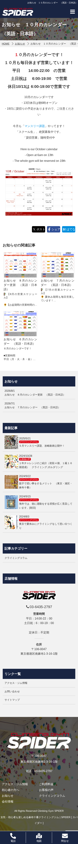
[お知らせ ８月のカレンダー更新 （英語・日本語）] (20, 265)
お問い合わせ (12, 691)
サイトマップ (12, 699)
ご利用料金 (46, 784)
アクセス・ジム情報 (16, 682)
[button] (72, 11)
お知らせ (7, 795)
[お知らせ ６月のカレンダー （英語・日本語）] (20, 323)
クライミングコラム (52, 795)
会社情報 (7, 801)
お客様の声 (46, 790)
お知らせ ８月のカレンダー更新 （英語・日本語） (20, 285)
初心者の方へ (10, 790)
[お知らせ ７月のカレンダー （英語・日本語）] (57, 265)
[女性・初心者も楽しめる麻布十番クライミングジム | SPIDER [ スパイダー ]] (18, 11)
